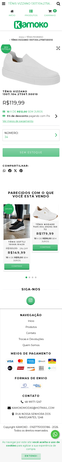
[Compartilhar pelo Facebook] (10, 170)
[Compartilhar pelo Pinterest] (21, 170)
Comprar (17, 266)
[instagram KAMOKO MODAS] (30, 300)
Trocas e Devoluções (31, 339)
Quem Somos (31, 345)
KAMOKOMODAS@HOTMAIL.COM (33, 407)
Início (21, 37)
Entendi (31, 456)
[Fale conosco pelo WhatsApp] (55, 434)
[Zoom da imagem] (58, 48)
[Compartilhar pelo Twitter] (15, 170)
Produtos (31, 327)
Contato (31, 333)
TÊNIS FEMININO (34, 37)
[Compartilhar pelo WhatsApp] (4, 170)
